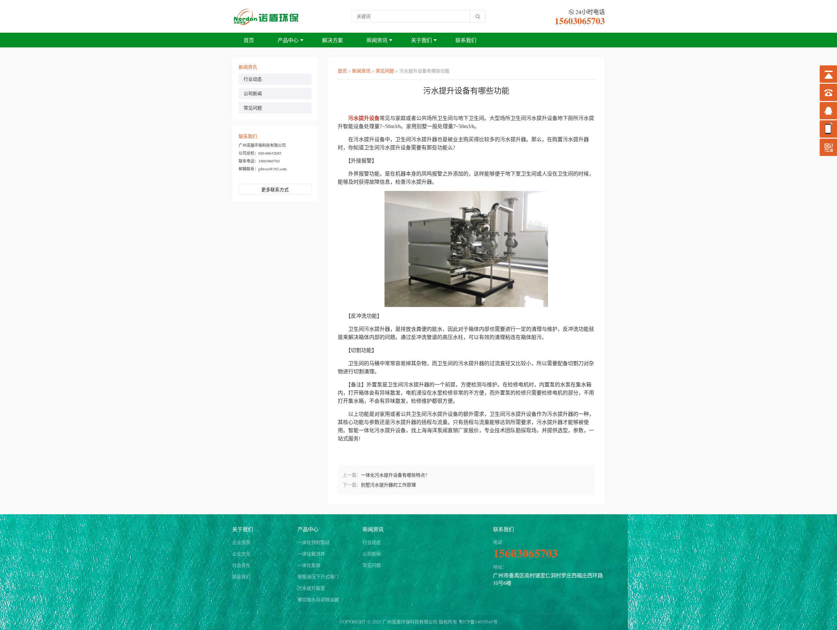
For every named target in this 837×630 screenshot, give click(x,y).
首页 (249, 40)
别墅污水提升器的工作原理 (388, 485)
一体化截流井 (311, 554)
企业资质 (241, 542)
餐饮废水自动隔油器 (318, 599)
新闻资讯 (377, 40)
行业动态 (253, 79)
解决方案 (332, 40)
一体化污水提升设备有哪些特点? (394, 475)
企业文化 (241, 554)
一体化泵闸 (309, 565)
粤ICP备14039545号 (478, 622)
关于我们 (421, 40)
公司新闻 (253, 93)
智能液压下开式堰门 (318, 576)
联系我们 (465, 40)
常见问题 (253, 108)
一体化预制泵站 (314, 542)
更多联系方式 (275, 189)
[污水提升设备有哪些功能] (266, 16)
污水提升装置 (311, 588)
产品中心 (288, 40)
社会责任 (241, 565)
